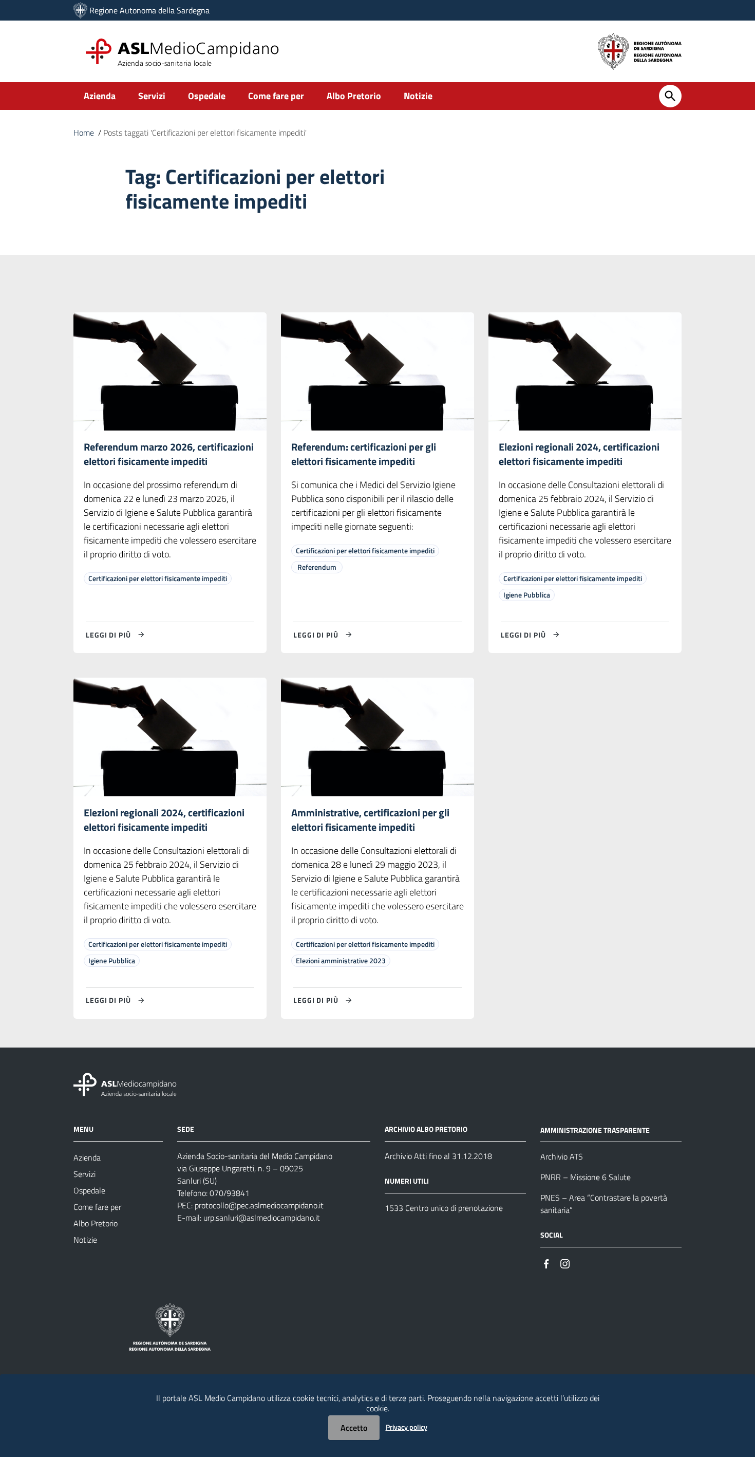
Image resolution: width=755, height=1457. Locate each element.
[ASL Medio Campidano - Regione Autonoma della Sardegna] (125, 1083)
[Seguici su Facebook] (546, 1262)
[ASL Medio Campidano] (80, 10)
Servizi (151, 96)
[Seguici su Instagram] (565, 1262)
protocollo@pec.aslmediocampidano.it (259, 1205)
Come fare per (276, 96)
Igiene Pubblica (526, 594)
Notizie (418, 96)
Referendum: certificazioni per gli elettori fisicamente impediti (363, 454)
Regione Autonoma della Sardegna (149, 10)
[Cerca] (670, 96)
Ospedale (206, 96)
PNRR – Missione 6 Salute (585, 1177)
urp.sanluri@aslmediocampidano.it (261, 1217)
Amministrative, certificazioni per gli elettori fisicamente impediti (370, 820)
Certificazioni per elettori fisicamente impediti (157, 578)
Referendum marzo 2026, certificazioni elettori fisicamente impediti (169, 454)
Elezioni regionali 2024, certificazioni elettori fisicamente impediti (579, 454)
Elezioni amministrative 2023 (341, 960)
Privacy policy (406, 1427)
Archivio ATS (561, 1156)
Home (83, 132)
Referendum (316, 567)
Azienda (100, 96)
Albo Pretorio (354, 96)
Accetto (354, 1428)
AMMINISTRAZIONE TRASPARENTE (595, 1129)
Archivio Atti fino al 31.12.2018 (438, 1156)
